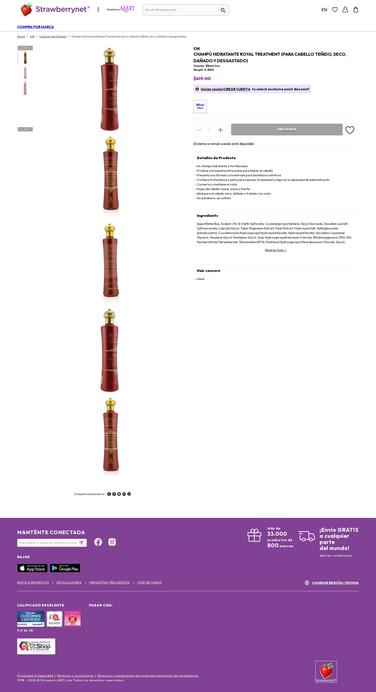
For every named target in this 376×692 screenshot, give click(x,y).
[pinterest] (114, 494)
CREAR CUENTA (237, 89)
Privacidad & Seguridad (35, 676)
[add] (220, 130)
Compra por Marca (35, 27)
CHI (196, 48)
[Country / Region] (324, 10)
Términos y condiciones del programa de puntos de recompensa (147, 676)
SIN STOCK (287, 129)
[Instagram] (112, 542)
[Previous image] (25, 48)
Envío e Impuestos (33, 582)
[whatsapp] (129, 494)
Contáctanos (149, 582)
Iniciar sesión (212, 89)
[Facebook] (98, 542)
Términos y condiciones (75, 676)
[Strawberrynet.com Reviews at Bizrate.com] (30, 626)
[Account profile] (345, 10)
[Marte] (121, 11)
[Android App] (66, 571)
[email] (124, 494)
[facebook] (109, 494)
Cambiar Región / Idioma (335, 583)
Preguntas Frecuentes (109, 582)
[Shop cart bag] (356, 10)
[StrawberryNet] (53, 9)
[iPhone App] (33, 571)
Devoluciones (69, 582)
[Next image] (25, 129)
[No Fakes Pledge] (73, 623)
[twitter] (119, 494)
